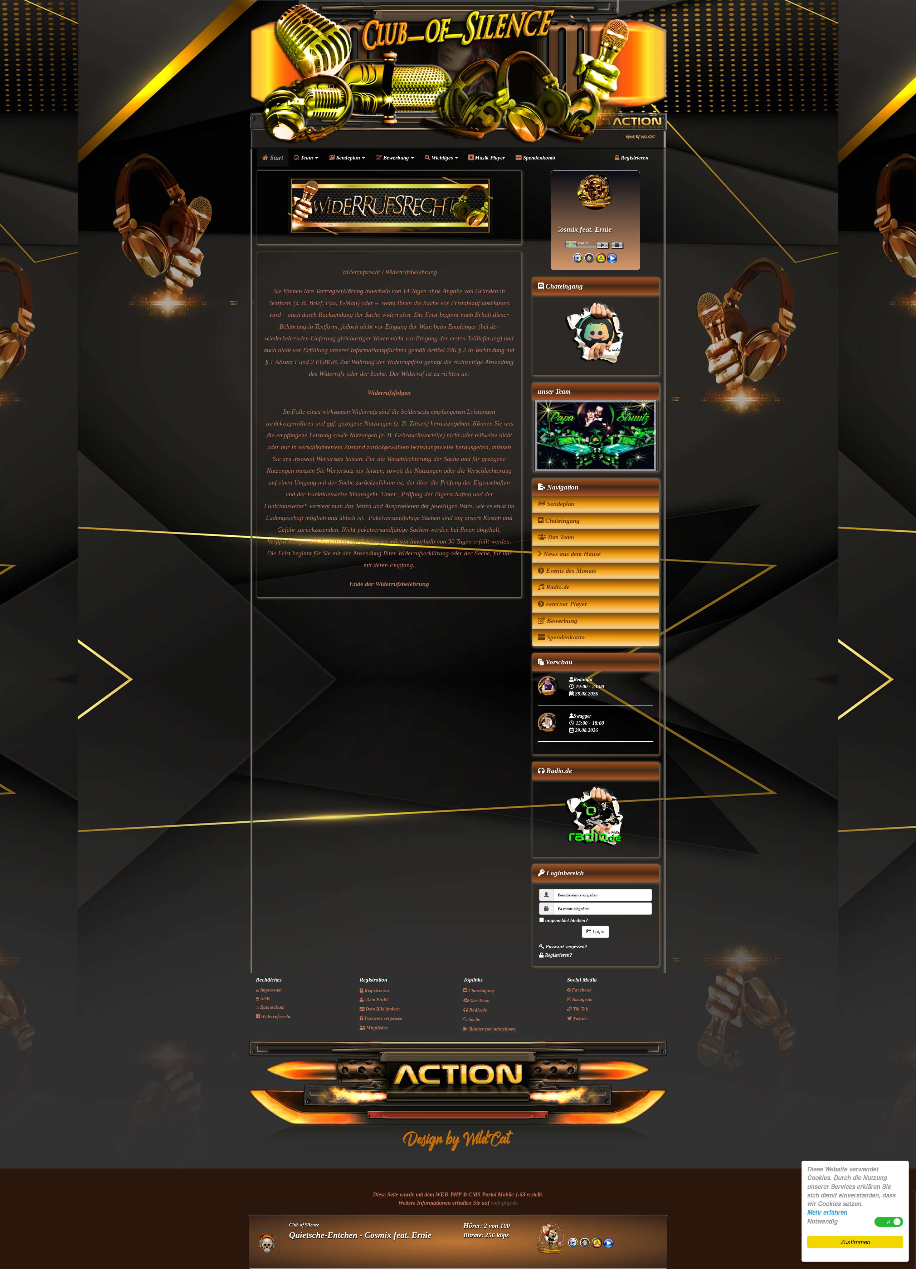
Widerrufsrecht (275, 1016)
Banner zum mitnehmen (492, 1029)
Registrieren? (558, 955)
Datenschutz (271, 1007)
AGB (264, 999)
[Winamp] (589, 258)
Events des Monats (570, 570)
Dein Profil (376, 1000)
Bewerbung (396, 158)
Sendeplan (348, 158)
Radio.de (557, 587)
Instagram (582, 999)
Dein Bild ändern (382, 1009)
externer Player (565, 604)
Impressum (270, 990)
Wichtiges (442, 158)
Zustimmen (855, 1242)
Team (307, 158)
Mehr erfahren (827, 1212)
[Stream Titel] (612, 258)
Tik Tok (580, 1009)
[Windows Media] (577, 258)
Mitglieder (376, 1028)
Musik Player (489, 158)
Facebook (581, 990)
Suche (473, 1019)
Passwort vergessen (383, 1018)
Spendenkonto (538, 158)
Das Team (560, 537)
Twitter (579, 1019)
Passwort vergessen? (565, 946)
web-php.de (504, 1203)
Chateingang (562, 520)
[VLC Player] (600, 258)
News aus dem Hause (571, 554)
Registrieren (633, 158)
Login (597, 931)
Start (275, 157)
